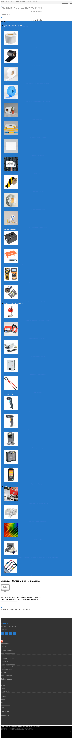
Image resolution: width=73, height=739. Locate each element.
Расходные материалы (7, 650)
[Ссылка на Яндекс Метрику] (69, 731)
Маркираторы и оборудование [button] (13, 303)
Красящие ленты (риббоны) (8, 666)
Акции (7, 1)
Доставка (29, 1)
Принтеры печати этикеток (8, 653)
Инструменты (4, 672)
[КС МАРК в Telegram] (10, 633)
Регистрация (65, 3)
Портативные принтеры (7, 655)
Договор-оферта (5, 691)
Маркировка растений (6, 669)
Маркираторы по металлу (7, 658)
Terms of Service (27, 728)
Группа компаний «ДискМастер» (13, 726)
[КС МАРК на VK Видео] (2, 633)
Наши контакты (5, 715)
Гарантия (3, 688)
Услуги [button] (6, 486)
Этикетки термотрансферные (8, 664)
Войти (71, 3)
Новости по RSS (5, 643)
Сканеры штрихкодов (6, 675)
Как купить (22, 1)
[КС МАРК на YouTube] (6, 633)
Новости (2, 1)
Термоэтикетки (4, 661)
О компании (4, 696)
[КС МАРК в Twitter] (14, 633)
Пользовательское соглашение (31, 726)
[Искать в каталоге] (1, 17)
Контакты (35, 1)
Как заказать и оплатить (7, 682)
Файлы (2, 707)
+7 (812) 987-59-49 (32, 19)
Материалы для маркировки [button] (13, 25)
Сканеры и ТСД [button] (8, 395)
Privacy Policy (20, 728)
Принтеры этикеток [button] (10, 230)
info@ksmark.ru (42, 19)
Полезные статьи (15, 1)
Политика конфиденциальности (9, 693)
